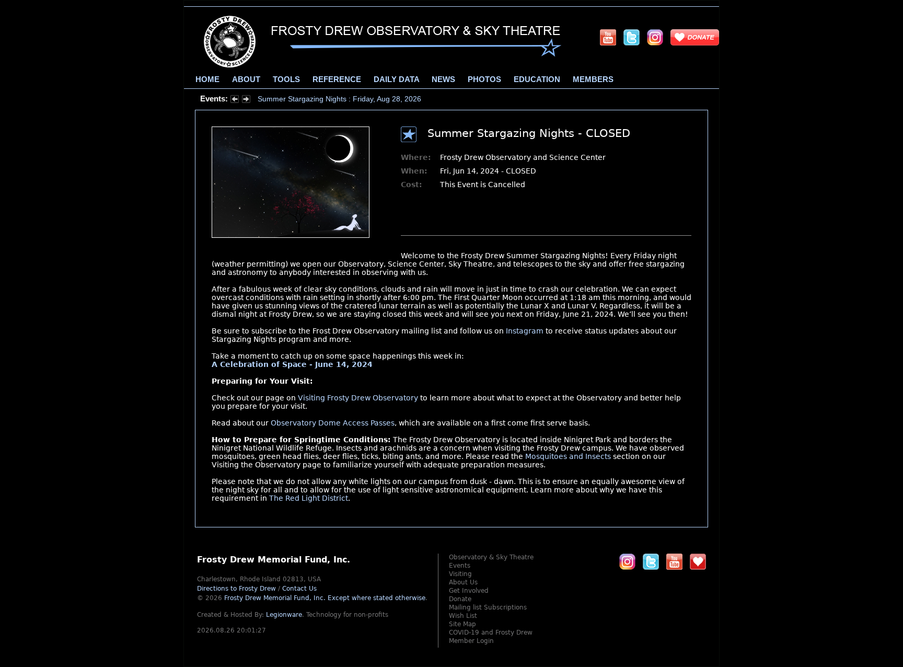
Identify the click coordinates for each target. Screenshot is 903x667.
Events (459, 565)
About (246, 79)
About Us (463, 582)
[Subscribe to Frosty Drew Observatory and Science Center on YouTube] (608, 37)
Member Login (471, 641)
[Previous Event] (234, 100)
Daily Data (396, 79)
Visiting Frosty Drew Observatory (358, 398)
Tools (286, 79)
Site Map (462, 624)
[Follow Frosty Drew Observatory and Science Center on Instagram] (655, 37)
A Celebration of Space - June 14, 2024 (292, 364)
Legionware (284, 614)
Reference (336, 79)
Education (537, 79)
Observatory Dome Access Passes (333, 423)
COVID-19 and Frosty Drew (490, 632)
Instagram (524, 331)
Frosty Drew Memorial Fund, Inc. (324, 598)
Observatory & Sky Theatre (491, 557)
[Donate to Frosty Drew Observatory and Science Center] (694, 37)
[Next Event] (246, 100)
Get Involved (469, 590)
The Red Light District (308, 498)
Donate (460, 599)
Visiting (460, 574)
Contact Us (299, 588)
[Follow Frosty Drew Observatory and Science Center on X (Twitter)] (631, 37)
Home (207, 79)
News (443, 79)
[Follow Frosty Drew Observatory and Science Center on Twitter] (651, 561)
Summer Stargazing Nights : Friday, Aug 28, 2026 (339, 99)
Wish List (463, 615)
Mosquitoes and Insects (568, 456)
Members (593, 79)
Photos (484, 79)
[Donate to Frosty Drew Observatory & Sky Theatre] (698, 561)
